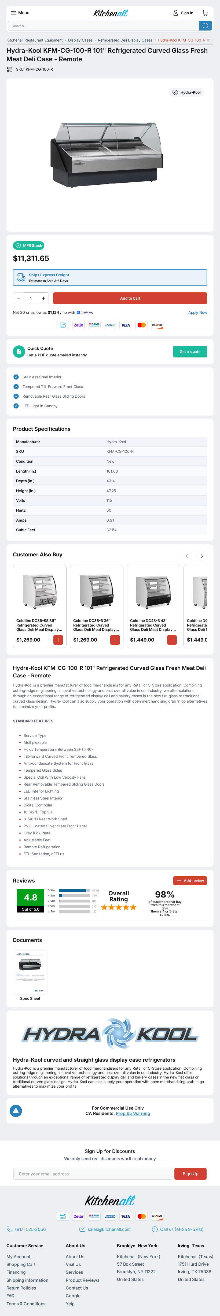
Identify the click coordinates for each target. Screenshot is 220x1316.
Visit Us (73, 1264)
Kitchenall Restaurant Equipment (34, 40)
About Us (75, 1256)
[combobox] (110, 25)
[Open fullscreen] (110, 155)
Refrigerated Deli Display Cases (125, 40)
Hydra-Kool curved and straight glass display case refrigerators (94, 1060)
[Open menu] (13, 13)
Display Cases (80, 40)
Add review (194, 880)
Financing (16, 1272)
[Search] (205, 26)
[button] (186, 556)
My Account (18, 1256)
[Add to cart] (58, 640)
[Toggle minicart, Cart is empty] (205, 13)
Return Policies (21, 1288)
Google (73, 1295)
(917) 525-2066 (30, 1229)
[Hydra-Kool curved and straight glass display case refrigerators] (110, 1033)
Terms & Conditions (25, 1303)
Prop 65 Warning (133, 1113)
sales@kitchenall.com (109, 1229)
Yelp (70, 1303)
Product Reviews (82, 1280)
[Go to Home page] (110, 13)
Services (74, 1272)
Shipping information (27, 1280)
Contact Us (77, 1288)
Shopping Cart (20, 1264)
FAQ (10, 1295)
